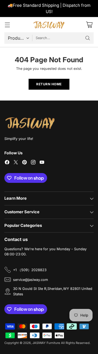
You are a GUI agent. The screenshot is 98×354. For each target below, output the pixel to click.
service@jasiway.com (30, 280)
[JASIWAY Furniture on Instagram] (33, 163)
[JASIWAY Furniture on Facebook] (7, 163)
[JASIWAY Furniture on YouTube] (42, 163)
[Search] (88, 38)
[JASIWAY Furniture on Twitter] (16, 163)
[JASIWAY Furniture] (49, 24)
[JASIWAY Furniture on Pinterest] (24, 163)
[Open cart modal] (89, 24)
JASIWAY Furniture (46, 343)
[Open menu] (7, 24)
